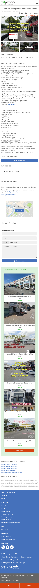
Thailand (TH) (15, 557)
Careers (3, 499)
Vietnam (29, 557)
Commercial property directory (10, 523)
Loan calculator (6, 537)
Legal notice (15, 581)
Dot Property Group (14, 560)
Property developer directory (10, 517)
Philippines (23, 557)
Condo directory (6, 520)
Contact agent (20, 261)
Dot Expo (22, 563)
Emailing (15, 192)
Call (9, 585)
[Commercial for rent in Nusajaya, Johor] (19, 284)
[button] (36, 2)
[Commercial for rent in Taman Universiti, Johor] (19, 342)
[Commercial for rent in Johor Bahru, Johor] (19, 371)
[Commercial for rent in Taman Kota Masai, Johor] (19, 400)
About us (4, 496)
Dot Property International (9, 563)
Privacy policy (5, 581)
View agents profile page (8, 195)
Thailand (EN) (5, 557)
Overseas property (7, 514)
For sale (3, 505)
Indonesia (4, 560)
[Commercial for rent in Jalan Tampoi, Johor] (19, 429)
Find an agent (5, 511)
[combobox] (5, 242)
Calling (9, 192)
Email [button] (29, 585)
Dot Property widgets (8, 539)
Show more (19, 451)
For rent (3, 508)
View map (19, 210)
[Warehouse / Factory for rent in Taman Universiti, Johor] (19, 313)
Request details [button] (19, 160)
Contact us (4, 530)
